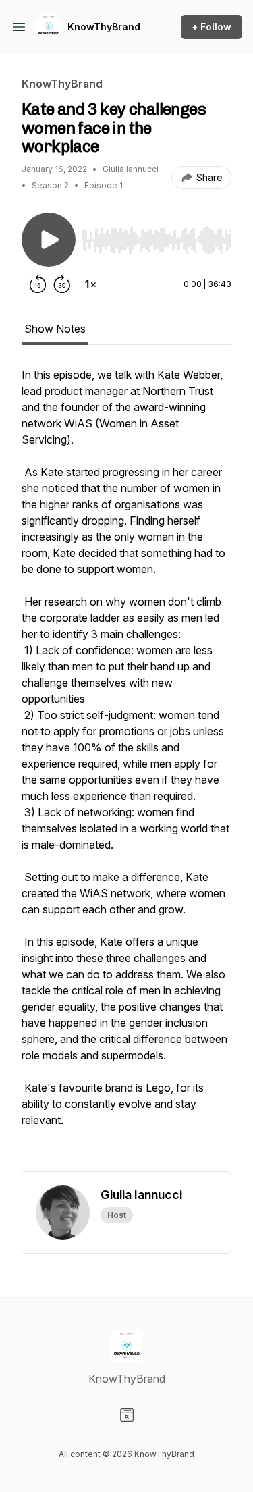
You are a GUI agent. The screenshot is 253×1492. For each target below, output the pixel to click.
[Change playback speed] (90, 284)
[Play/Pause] (49, 240)
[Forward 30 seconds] (62, 284)
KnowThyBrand (103, 26)
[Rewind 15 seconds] (37, 284)
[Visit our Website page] (127, 1415)
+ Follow (211, 26)
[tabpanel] (126, 769)
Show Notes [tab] (55, 329)
